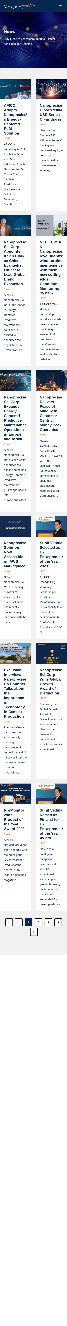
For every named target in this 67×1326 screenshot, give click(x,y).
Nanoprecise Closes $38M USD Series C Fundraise (51, 112)
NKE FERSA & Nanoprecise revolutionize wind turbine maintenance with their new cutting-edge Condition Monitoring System (51, 267)
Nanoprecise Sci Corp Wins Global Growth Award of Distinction (51, 681)
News (7, 138)
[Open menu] (60, 6)
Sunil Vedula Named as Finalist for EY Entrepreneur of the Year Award (51, 824)
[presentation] (15, 89)
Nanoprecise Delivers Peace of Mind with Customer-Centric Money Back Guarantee (51, 413)
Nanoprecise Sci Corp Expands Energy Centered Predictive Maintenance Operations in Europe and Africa (15, 418)
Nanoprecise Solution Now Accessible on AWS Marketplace (15, 554)
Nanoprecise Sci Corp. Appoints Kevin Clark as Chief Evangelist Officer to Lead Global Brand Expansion (15, 263)
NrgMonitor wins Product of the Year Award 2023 (14, 819)
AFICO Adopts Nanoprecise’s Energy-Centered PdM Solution (15, 119)
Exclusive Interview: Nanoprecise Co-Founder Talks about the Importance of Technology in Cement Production (15, 693)
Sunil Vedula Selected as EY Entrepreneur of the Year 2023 (51, 554)
